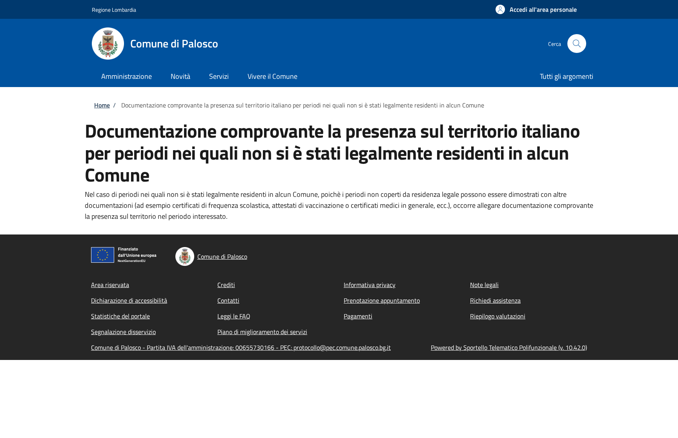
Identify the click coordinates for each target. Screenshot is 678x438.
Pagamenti (358, 316)
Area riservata (110, 284)
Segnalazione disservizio (123, 331)
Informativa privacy (370, 284)
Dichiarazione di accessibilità (129, 300)
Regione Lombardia (114, 9)
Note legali (484, 284)
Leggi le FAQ (233, 316)
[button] (536, 9)
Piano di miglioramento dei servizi (262, 331)
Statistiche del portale (120, 316)
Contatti (228, 300)
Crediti (226, 284)
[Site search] (576, 43)
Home (102, 105)
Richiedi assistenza (495, 300)
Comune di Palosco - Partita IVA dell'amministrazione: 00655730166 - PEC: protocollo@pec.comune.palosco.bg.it (241, 347)
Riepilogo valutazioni (497, 316)
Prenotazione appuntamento (382, 300)
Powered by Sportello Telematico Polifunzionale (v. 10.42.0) (509, 347)
